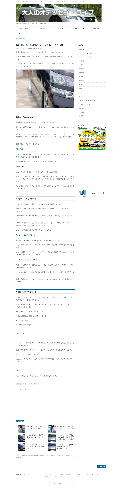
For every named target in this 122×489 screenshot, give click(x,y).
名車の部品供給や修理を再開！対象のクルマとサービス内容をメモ (35, 437)
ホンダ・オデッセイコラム (85, 57)
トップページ (47, 474)
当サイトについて (59, 474)
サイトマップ (58, 477)
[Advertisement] (45, 403)
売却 (36, 384)
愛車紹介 (79, 474)
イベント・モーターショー (85, 104)
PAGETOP (102, 466)
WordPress (49, 485)
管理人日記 (81, 108)
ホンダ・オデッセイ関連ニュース (87, 53)
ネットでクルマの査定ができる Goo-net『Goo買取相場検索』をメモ (35, 446)
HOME (17, 38)
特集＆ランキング (83, 49)
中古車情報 (81, 61)
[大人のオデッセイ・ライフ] (59, 19)
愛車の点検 (81, 69)
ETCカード (81, 92)
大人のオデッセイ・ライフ (59, 483)
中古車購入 (81, 65)
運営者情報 (69, 474)
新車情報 (81, 76)
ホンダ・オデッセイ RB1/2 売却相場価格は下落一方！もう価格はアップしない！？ (66, 446)
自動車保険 (81, 80)
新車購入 (81, 116)
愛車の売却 (22, 38)
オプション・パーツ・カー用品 (87, 100)
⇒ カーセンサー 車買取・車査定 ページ (29, 354)
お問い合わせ (47, 477)
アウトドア (81, 112)
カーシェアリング (83, 96)
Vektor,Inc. (73, 485)
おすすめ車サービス (92, 474)
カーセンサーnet (30, 384)
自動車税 (81, 84)
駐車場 (80, 88)
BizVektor (55, 485)
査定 (24, 384)
